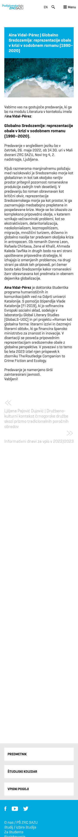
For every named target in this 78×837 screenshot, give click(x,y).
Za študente (13, 832)
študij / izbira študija (20, 827)
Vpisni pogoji (18, 789)
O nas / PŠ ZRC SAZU (21, 822)
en (46, 7)
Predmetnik (17, 754)
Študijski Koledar (22, 771)
